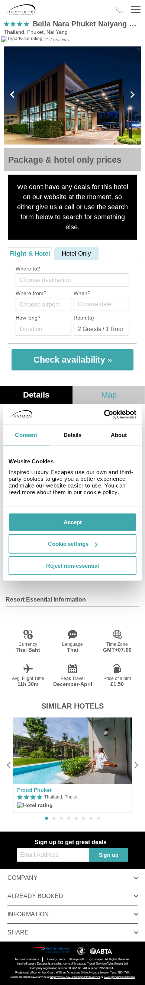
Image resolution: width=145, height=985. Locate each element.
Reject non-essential (72, 566)
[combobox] (72, 279)
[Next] (135, 765)
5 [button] (76, 818)
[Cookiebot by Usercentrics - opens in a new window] (104, 414)
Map (109, 394)
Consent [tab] (26, 435)
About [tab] (119, 435)
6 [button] (83, 818)
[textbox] (76, 280)
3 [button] (61, 818)
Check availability (70, 359)
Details (36, 394)
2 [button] (54, 818)
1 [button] (46, 818)
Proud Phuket (34, 790)
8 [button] (98, 818)
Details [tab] (73, 435)
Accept (73, 522)
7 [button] (91, 818)
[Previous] (9, 765)
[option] (72, 765)
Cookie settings (68, 544)
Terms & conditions (26, 959)
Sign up (109, 855)
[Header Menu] (135, 10)
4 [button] (68, 818)
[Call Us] (119, 10)
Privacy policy (56, 959)
